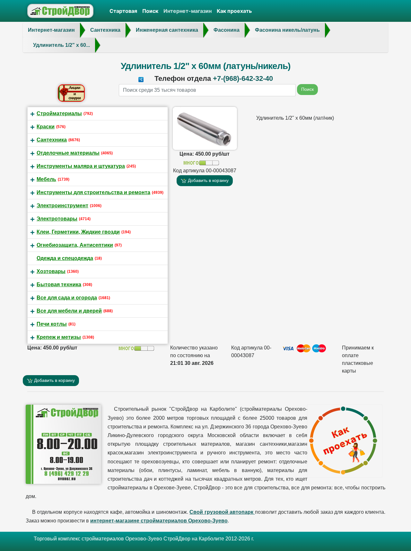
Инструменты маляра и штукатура (81, 166)
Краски (46, 126)
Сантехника (52, 139)
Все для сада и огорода (67, 297)
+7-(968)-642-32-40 (243, 78)
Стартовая (123, 11)
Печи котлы (52, 324)
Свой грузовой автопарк (222, 512)
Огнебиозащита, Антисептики (75, 245)
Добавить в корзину (208, 180)
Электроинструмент (62, 205)
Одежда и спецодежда (65, 258)
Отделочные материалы (68, 153)
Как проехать (234, 11)
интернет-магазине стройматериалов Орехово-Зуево (159, 520)
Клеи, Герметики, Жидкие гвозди (78, 232)
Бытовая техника (59, 284)
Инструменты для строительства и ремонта (93, 192)
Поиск (150, 11)
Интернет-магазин (187, 11)
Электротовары (57, 218)
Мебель (46, 179)
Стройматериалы (59, 113)
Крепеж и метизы (59, 337)
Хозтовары (51, 271)
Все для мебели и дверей (69, 311)
